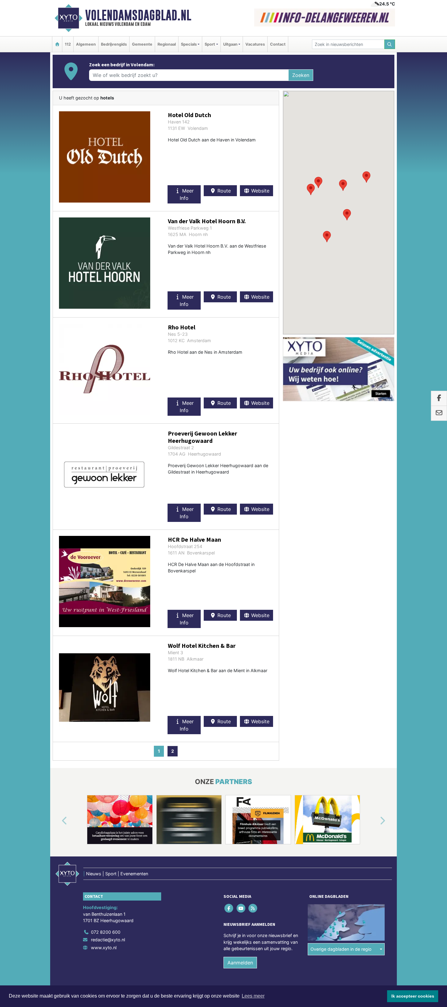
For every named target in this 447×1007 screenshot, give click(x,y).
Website (259, 191)
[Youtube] (241, 908)
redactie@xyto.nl (108, 939)
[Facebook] (229, 908)
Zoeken (300, 75)
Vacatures (255, 44)
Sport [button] (210, 44)
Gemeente (142, 44)
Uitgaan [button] (230, 44)
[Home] (57, 44)
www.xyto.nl (103, 947)
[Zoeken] (389, 44)
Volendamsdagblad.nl (138, 15)
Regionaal (167, 44)
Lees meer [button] (253, 995)
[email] (439, 413)
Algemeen (86, 44)
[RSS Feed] (253, 908)
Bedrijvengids (114, 44)
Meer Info (187, 194)
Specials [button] (189, 44)
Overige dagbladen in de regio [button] (341, 949)
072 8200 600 (105, 932)
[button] (347, 214)
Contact (278, 44)
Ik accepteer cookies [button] (412, 996)
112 (68, 44)
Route (223, 191)
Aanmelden (240, 963)
